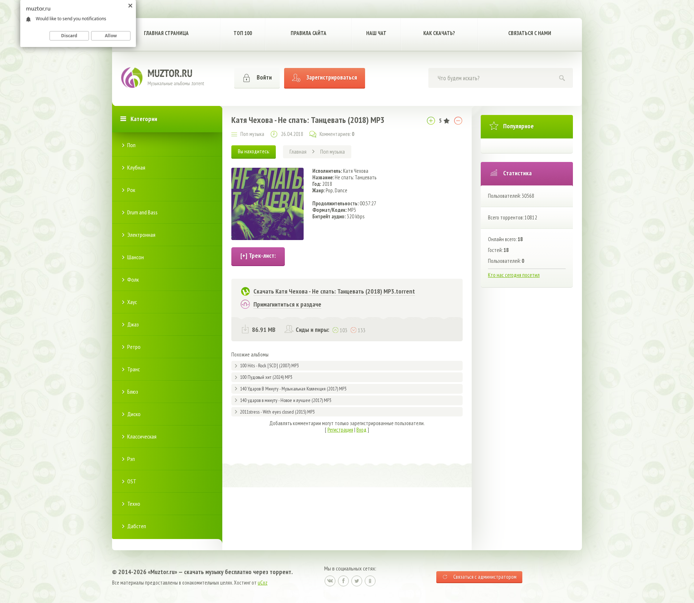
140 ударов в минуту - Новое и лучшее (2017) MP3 (285, 400)
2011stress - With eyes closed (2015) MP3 (277, 412)
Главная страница (166, 33)
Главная (298, 151)
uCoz (262, 582)
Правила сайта (308, 33)
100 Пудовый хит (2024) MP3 (266, 377)
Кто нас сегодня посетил (514, 274)
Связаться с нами (529, 33)
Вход (361, 429)
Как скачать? (439, 33)
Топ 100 (243, 33)
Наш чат (376, 33)
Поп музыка (252, 134)
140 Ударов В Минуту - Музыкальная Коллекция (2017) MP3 (293, 388)
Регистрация (340, 429)
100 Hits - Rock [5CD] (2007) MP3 (269, 365)
